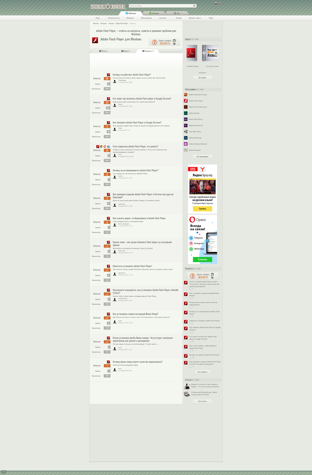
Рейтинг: (98, 84)
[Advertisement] (136, 62)
